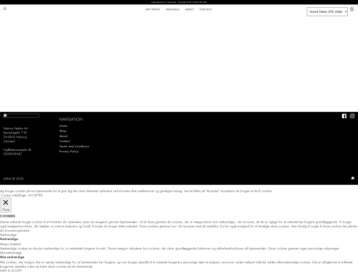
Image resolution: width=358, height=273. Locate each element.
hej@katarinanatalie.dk (17, 150)
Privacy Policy (69, 151)
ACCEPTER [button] (36, 195)
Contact (206, 9)
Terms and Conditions (74, 146)
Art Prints (153, 9)
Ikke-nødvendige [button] (11, 253)
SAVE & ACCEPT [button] (11, 271)
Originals (173, 9)
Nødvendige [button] (8, 235)
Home (63, 126)
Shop (62, 131)
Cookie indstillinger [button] (14, 195)
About (189, 9)
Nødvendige (9, 239)
